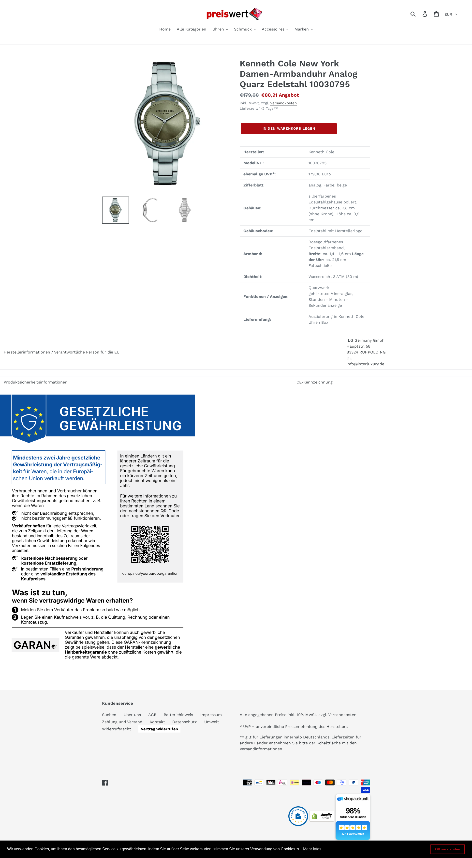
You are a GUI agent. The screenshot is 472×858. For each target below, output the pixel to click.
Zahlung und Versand (122, 722)
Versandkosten (283, 103)
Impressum (211, 714)
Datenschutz (184, 722)
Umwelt (211, 722)
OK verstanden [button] (447, 849)
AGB (152, 714)
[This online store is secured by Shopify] (321, 820)
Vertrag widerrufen (159, 729)
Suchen (109, 714)
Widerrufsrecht (116, 729)
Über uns (132, 714)
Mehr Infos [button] (312, 849)
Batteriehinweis (178, 714)
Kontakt (157, 722)
